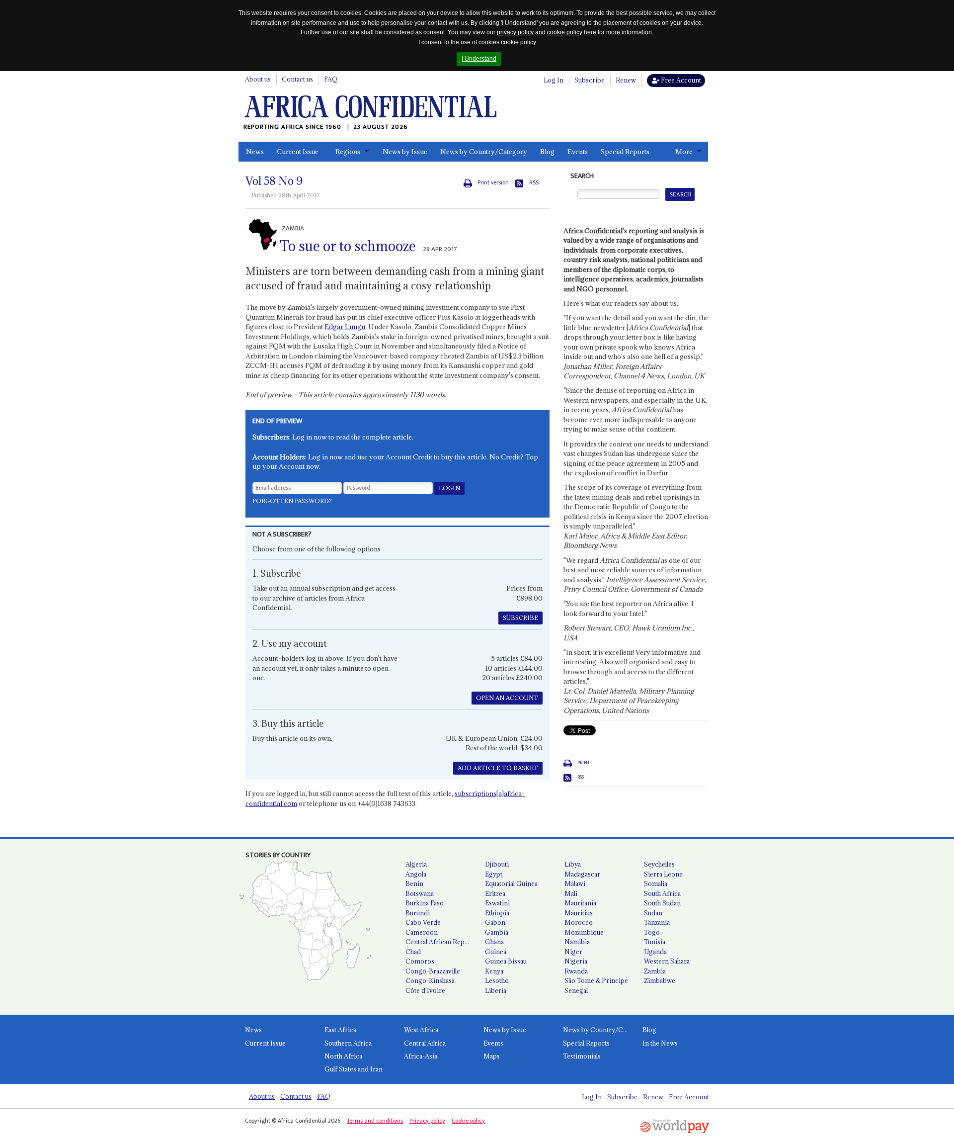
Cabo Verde (423, 922)
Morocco (578, 922)
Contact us (297, 79)
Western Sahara (667, 961)
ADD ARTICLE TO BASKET (498, 768)
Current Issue (297, 151)
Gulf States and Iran (353, 1069)
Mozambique (584, 932)
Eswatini (497, 903)
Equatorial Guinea (511, 883)
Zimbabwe (659, 980)
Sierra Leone (663, 874)
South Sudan (662, 903)
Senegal (576, 990)
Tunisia (654, 942)
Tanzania (657, 922)
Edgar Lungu (344, 326)
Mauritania (580, 903)
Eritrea (495, 893)
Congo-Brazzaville (432, 971)
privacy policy (515, 32)
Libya (572, 864)
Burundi (417, 913)
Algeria (416, 864)
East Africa (340, 1030)
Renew (626, 80)
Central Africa (425, 1043)
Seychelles (659, 864)
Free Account (680, 80)
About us (258, 79)
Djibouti (497, 864)
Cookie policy (468, 1121)
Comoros (419, 961)
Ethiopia (497, 913)
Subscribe (589, 80)
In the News (660, 1043)
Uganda (655, 952)
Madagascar (582, 874)
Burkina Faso (424, 903)
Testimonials (582, 1056)
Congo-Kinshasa (430, 980)
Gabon (495, 922)
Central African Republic (441, 942)
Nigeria (575, 961)
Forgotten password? (292, 501)
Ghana (494, 942)
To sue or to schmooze (348, 246)
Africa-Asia (420, 1056)
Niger (573, 952)
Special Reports (625, 151)
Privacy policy (427, 1121)
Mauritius (578, 913)
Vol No (274, 181)
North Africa (343, 1056)
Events (577, 151)
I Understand (479, 58)
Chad (413, 952)
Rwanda (576, 971)
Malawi (574, 883)
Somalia (655, 883)
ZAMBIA (293, 228)
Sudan (653, 913)
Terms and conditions (375, 1121)
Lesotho (497, 980)
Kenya (494, 971)
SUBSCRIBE (520, 617)
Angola (415, 874)
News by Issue (405, 151)
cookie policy (564, 32)
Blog (547, 151)
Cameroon (421, 932)
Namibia (577, 942)
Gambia (496, 932)
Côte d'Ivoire (425, 990)
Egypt (493, 874)
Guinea (495, 952)
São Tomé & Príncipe (596, 980)
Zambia (655, 971)
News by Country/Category (483, 151)
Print (583, 763)
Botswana (419, 893)
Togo (652, 932)
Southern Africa (348, 1043)
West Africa (421, 1030)
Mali (570, 893)
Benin (414, 883)
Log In (553, 80)
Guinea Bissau (506, 961)
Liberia (495, 990)
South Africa (662, 893)
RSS (534, 182)
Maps (491, 1056)
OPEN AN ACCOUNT (507, 698)
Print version (493, 182)
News (255, 151)
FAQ (330, 79)
